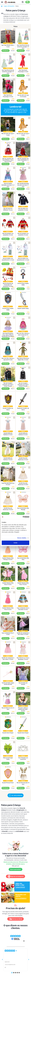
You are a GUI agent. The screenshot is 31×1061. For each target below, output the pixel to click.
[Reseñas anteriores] (2, 960)
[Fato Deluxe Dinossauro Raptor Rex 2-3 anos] (23, 349)
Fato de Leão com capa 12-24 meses (23, 95)
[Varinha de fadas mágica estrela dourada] (8, 673)
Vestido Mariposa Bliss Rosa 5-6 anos (8, 608)
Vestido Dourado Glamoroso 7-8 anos (8, 508)
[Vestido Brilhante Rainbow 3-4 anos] (8, 424)
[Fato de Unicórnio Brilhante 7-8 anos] (8, 199)
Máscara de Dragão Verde (8, 758)
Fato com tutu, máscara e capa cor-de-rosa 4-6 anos (23, 335)
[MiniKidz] (1, 6)
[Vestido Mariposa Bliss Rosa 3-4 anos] (8, 573)
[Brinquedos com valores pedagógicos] (7, 897)
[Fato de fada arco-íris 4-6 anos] (8, 698)
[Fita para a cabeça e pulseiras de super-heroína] (23, 698)
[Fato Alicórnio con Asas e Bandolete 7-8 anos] (23, 648)
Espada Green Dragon (23, 732)
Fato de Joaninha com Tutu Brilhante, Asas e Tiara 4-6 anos (7, 160)
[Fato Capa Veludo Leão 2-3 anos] (8, 36)
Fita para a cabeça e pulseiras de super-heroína (23, 709)
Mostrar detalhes (21, 538)
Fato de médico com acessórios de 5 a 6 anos (23, 259)
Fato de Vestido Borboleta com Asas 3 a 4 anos (8, 185)
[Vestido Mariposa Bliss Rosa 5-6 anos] (8, 598)
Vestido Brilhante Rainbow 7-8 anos (7, 458)
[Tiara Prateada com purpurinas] (23, 748)
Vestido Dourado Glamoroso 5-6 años (23, 483)
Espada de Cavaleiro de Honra (23, 409)
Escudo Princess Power (8, 782)
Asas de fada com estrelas (23, 683)
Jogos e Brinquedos (9, 6)
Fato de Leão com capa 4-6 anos (23, 134)
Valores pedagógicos (20, 898)
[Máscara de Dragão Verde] (8, 748)
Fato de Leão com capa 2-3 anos (8, 134)
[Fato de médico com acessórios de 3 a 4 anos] (8, 249)
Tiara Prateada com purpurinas (23, 758)
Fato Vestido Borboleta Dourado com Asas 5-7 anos (23, 185)
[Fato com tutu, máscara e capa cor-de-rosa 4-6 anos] (23, 324)
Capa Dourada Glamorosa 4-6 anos (8, 483)
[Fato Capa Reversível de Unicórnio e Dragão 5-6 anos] (8, 61)
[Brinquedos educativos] (10, 2)
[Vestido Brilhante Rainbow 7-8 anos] (8, 449)
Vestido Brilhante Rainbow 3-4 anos (7, 434)
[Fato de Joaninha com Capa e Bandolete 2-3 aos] (23, 149)
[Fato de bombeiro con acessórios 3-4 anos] (8, 224)
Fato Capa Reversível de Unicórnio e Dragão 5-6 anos (8, 72)
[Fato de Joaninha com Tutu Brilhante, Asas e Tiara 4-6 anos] (8, 149)
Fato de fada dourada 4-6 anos (23, 783)
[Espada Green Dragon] (23, 723)
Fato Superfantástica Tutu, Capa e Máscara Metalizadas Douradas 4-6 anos (8, 335)
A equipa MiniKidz (20, 887)
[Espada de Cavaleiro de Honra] (23, 399)
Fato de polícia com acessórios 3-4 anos (23, 209)
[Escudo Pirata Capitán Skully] (8, 299)
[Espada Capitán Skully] (23, 299)
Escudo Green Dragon (7, 732)
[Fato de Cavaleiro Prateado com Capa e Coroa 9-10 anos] (23, 374)
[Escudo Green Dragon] (8, 723)
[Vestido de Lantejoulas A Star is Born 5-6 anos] (23, 623)
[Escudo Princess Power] (8, 773)
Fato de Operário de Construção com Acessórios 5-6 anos (8, 285)
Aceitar (15, 542)
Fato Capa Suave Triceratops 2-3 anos (23, 71)
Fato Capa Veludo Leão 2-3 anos (8, 46)
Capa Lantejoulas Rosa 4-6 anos (8, 633)
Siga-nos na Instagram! (17, 876)
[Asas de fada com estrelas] (23, 673)
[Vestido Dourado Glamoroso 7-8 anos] (8, 498)
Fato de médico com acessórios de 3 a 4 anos (8, 259)
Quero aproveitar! (15, 869)
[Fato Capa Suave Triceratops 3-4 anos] (8, 86)
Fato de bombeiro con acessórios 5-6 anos (23, 234)
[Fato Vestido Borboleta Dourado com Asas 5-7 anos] (23, 174)
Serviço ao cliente (17, 919)
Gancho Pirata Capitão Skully (23, 284)
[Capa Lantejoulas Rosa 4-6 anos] (8, 623)
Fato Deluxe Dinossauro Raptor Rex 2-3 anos (23, 359)
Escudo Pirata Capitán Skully (7, 309)
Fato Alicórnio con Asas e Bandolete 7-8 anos (23, 658)
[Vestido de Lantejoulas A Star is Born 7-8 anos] (8, 648)
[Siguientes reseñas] (29, 960)
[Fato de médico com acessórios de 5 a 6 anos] (23, 249)
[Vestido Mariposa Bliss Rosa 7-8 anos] (23, 573)
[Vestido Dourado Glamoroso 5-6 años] (23, 473)
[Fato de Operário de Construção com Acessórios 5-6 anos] (8, 274)
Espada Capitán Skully (23, 308)
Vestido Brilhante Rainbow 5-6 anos (23, 434)
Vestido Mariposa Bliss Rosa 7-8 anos (23, 583)
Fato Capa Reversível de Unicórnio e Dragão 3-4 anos (23, 47)
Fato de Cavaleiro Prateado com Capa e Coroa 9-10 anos (23, 385)
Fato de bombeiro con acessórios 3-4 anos (7, 234)
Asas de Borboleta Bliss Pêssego (23, 508)
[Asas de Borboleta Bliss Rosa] (23, 548)
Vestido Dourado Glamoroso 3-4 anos (23, 458)
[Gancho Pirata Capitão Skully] (23, 274)
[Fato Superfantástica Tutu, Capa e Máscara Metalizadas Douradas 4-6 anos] (8, 324)
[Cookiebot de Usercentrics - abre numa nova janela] (22, 517)
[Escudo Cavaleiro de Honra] (8, 399)
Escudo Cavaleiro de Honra (8, 409)
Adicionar (6, 50)
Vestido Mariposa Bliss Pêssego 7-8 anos (8, 558)
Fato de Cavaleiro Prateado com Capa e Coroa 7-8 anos (8, 385)
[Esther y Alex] (7, 886)
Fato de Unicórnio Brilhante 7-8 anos (8, 209)
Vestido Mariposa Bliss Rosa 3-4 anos (8, 583)
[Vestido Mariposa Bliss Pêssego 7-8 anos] (8, 548)
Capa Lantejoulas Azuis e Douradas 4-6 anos (23, 608)
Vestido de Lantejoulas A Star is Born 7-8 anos (8, 658)
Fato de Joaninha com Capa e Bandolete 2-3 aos (23, 160)
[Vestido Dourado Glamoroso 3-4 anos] (23, 449)
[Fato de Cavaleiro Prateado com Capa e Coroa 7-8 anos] (8, 374)
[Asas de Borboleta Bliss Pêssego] (23, 498)
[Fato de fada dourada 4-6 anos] (23, 773)
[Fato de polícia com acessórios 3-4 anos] (23, 199)
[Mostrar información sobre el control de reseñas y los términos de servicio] (24, 941)
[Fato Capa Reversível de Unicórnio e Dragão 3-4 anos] (23, 36)
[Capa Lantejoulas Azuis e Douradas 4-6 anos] (23, 598)
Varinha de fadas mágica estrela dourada (8, 683)
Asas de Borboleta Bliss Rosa (23, 558)
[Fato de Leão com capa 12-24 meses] (23, 86)
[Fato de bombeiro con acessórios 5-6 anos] (23, 224)
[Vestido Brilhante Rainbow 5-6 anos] (23, 424)
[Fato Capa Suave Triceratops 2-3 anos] (23, 61)
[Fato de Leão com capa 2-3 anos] (8, 124)
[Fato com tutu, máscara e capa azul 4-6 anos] (8, 349)
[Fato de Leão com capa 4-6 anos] (23, 124)
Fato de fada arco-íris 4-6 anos (8, 708)
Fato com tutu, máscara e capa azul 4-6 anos (8, 359)
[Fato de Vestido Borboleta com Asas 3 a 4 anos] (8, 174)
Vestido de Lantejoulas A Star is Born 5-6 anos (23, 633)
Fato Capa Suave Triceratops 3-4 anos (8, 95)
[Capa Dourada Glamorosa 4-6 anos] (8, 473)
